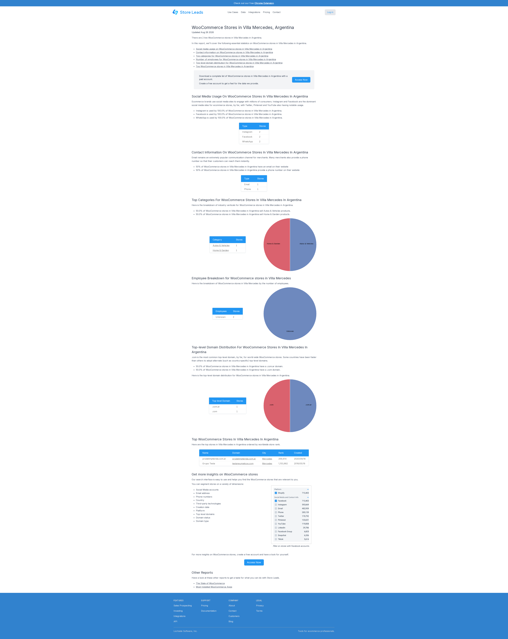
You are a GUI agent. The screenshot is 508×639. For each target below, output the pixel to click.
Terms (259, 611)
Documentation (208, 611)
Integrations (254, 12)
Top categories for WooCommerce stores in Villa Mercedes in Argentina (232, 56)
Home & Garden (221, 250)
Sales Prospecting (183, 605)
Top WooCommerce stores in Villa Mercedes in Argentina (225, 66)
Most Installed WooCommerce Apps (214, 587)
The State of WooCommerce (210, 583)
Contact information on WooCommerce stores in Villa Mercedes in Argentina (234, 52)
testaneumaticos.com (242, 463)
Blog (231, 621)
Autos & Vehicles (221, 245)
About (232, 605)
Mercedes (267, 458)
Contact (276, 12)
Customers (234, 616)
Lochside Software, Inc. (185, 631)
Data (243, 12)
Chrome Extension (264, 3)
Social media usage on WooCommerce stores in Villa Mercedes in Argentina (234, 49)
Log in (330, 12)
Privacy (260, 605)
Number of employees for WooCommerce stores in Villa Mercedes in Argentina (236, 59)
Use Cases (233, 12)
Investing (178, 611)
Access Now (301, 79)
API (175, 621)
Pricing (266, 12)
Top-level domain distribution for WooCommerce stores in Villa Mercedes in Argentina (239, 62)
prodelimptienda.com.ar (244, 458)
